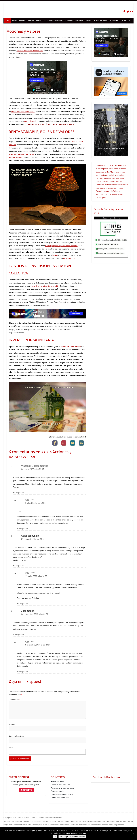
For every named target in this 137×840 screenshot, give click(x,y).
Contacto (114, 21)
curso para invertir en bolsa (23, 111)
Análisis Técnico (34, 21)
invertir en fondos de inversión (30, 50)
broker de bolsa (70, 258)
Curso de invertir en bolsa (62, 794)
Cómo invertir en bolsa (60, 785)
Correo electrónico (16, 736)
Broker (88, 21)
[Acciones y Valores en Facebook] (124, 11)
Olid (27, 500)
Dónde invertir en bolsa (61, 798)
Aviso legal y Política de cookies (106, 777)
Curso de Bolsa (100, 21)
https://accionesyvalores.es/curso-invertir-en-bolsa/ (38, 593)
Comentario (14, 699)
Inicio (7, 21)
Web (11, 747)
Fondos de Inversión (74, 21)
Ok (55, 837)
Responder (19, 493)
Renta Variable (18, 21)
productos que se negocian (60, 660)
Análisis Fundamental (53, 21)
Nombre (12, 724)
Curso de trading (58, 791)
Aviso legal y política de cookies (72, 837)
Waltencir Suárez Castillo (34, 466)
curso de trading (31, 121)
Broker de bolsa (57, 781)
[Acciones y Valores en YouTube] (131, 11)
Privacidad (125, 21)
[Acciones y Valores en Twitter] (128, 11)
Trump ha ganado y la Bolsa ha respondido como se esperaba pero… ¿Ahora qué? (110, 194)
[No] (133, 833)
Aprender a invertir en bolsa (62, 788)
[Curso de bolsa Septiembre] (111, 237)
